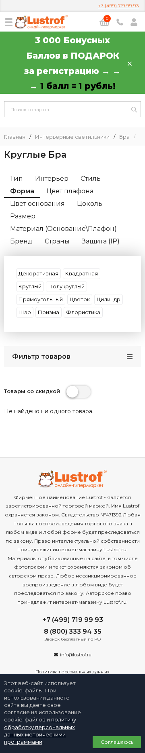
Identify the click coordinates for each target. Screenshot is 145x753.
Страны (57, 241)
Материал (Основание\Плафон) (63, 229)
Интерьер (51, 178)
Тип (16, 178)
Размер (22, 216)
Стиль (91, 178)
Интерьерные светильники (72, 137)
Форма (22, 191)
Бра (124, 137)
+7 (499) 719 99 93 (118, 5)
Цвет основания (37, 203)
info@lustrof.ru (75, 655)
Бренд (21, 241)
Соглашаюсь (117, 742)
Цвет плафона (69, 191)
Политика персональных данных (72, 672)
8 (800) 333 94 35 (73, 631)
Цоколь (89, 203)
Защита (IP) (101, 241)
